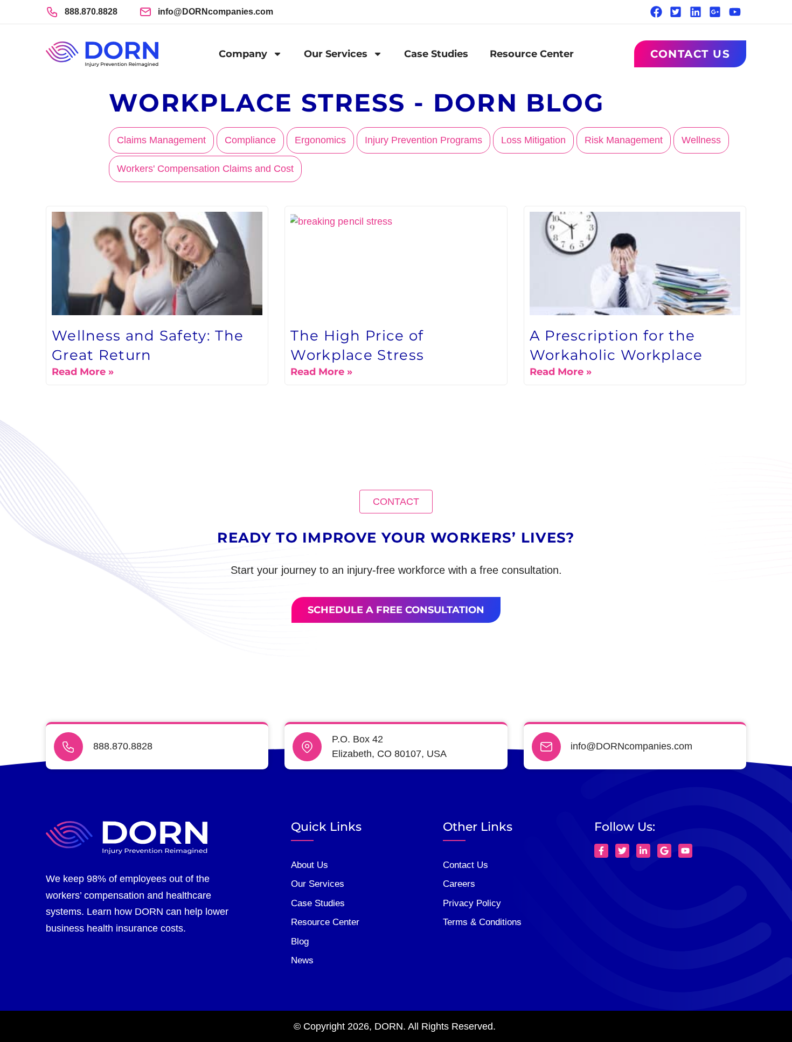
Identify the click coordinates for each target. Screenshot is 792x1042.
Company (243, 54)
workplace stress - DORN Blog (356, 102)
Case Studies (436, 54)
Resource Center (532, 54)
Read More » (83, 372)
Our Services (335, 54)
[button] (396, 501)
